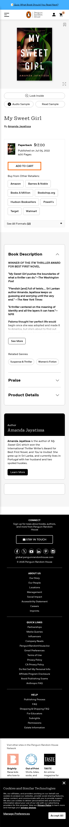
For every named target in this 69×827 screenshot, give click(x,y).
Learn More (18, 472)
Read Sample (50, 104)
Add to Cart (24, 166)
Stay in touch (35, 539)
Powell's (48, 202)
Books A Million (20, 193)
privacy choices (28, 807)
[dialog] (34, 803)
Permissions (34, 723)
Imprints (34, 610)
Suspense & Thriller (21, 361)
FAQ (34, 704)
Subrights (34, 718)
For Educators (34, 713)
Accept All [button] (57, 815)
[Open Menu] (6, 15)
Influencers (34, 636)
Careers (34, 606)
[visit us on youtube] (31, 551)
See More (17, 341)
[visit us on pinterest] (45, 551)
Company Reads (34, 641)
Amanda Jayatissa (19, 126)
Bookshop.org (46, 193)
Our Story (34, 578)
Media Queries (34, 631)
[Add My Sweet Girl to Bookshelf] (64, 24)
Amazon (16, 184)
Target (15, 211)
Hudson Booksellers (23, 202)
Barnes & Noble (38, 184)
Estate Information (34, 727)
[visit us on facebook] (17, 551)
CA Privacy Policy (34, 664)
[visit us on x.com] (24, 551)
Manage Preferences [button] (16, 813)
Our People (34, 582)
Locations (34, 587)
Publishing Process (34, 699)
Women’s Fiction (47, 361)
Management (34, 592)
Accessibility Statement (35, 601)
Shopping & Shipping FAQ (34, 708)
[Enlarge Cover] (64, 84)
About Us (34, 573)
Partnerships (34, 627)
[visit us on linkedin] (38, 551)
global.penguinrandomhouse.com (34, 557)
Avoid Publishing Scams (34, 678)
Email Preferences (34, 650)
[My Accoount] (54, 14)
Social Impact (34, 596)
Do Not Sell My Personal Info (34, 669)
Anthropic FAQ (34, 683)
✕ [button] (64, 783)
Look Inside (36, 96)
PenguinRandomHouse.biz (35, 645)
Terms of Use (34, 655)
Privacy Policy (34, 659)
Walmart (31, 211)
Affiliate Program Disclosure (34, 674)
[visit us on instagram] (53, 551)
